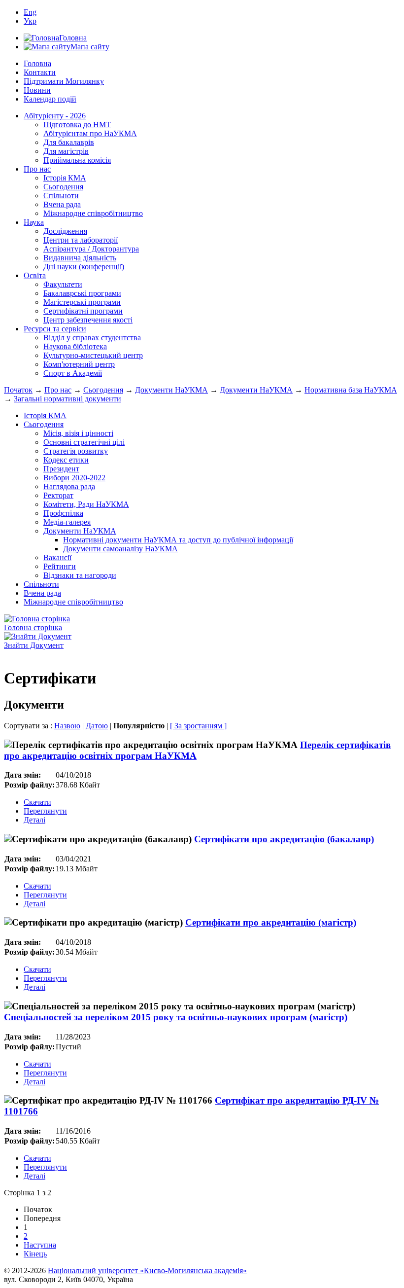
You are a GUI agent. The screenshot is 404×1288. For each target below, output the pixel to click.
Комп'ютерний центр (79, 364)
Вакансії (57, 557)
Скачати (37, 802)
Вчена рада (62, 204)
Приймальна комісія (77, 160)
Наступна (40, 1245)
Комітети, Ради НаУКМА (86, 504)
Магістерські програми (82, 302)
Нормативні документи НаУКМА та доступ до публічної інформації (178, 540)
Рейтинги (59, 566)
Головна (37, 63)
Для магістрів (66, 151)
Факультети (62, 284)
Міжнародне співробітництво (93, 213)
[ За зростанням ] (198, 725)
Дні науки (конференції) (83, 266)
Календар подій (50, 99)
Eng (30, 12)
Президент (61, 469)
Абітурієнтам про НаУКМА (90, 133)
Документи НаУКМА (171, 390)
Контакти (40, 72)
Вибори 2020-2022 (74, 477)
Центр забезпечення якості (88, 320)
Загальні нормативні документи (67, 398)
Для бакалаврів (68, 142)
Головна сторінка (33, 627)
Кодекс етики (66, 460)
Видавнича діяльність (79, 257)
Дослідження (65, 231)
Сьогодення (63, 186)
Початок (18, 390)
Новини (37, 90)
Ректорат (58, 495)
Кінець (35, 1254)
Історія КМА (64, 178)
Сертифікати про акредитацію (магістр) (270, 922)
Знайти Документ (34, 645)
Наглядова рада (69, 486)
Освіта (35, 275)
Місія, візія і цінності (78, 433)
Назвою (67, 725)
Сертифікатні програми (83, 311)
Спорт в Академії (72, 373)
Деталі (34, 820)
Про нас (37, 169)
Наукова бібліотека (75, 346)
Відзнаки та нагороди (79, 575)
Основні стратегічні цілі (84, 442)
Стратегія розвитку (75, 451)
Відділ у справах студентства (92, 337)
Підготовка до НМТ (77, 124)
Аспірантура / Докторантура (91, 249)
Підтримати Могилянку (64, 81)
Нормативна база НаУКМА (350, 390)
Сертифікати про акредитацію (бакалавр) (284, 839)
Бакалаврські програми (82, 293)
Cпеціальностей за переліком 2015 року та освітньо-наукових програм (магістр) (175, 1017)
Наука (34, 222)
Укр (30, 21)
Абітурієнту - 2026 (55, 115)
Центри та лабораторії (80, 240)
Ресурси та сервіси (55, 328)
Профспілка (63, 513)
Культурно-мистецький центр (93, 355)
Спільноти (61, 195)
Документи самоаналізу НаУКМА (120, 548)
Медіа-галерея (67, 522)
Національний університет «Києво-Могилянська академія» (147, 1270)
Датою (97, 725)
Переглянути (45, 811)
